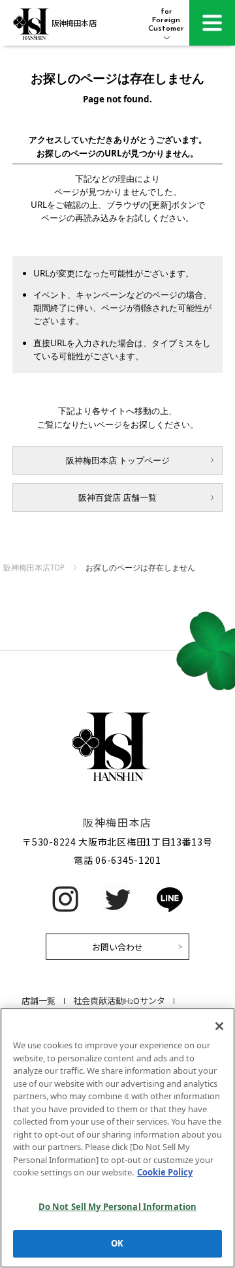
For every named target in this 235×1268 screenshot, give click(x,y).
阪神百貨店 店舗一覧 (117, 497)
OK (117, 1243)
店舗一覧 (38, 1000)
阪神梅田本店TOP (34, 567)
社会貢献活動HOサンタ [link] (119, 1000)
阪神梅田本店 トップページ (118, 460)
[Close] (219, 1026)
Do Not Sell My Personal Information (118, 1207)
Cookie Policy (165, 1172)
